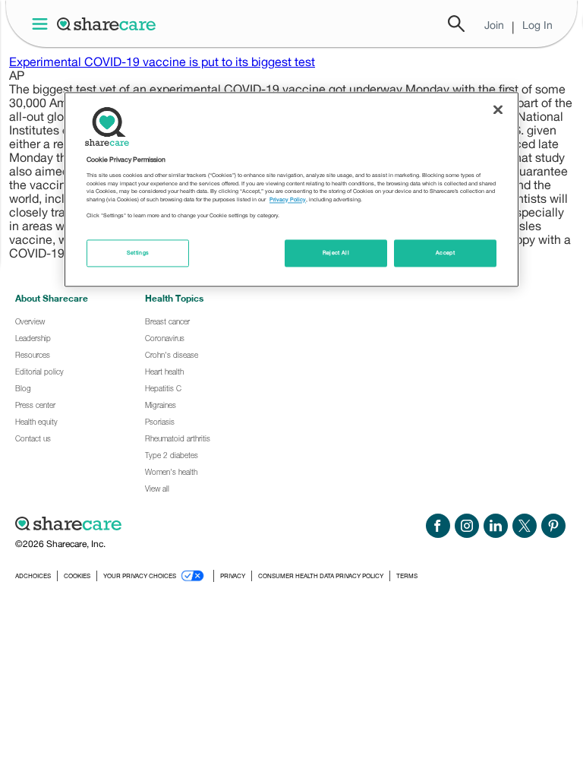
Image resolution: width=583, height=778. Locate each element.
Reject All (336, 252)
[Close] (498, 109)
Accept (445, 252)
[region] (291, 189)
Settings (138, 252)
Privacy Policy (287, 199)
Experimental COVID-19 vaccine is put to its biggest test (162, 61)
